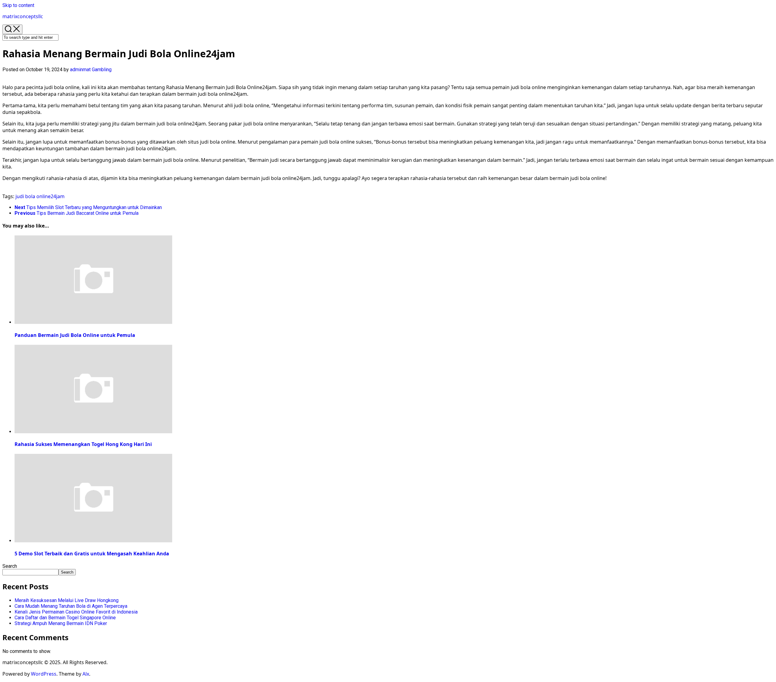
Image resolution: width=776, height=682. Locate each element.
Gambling (102, 69)
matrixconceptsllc (22, 16)
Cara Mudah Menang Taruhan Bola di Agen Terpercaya (71, 606)
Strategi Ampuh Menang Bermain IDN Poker (61, 623)
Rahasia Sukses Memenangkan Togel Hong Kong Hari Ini (83, 444)
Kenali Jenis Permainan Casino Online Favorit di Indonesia (76, 612)
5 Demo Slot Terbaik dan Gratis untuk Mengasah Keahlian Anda (92, 553)
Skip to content (18, 5)
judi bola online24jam (40, 196)
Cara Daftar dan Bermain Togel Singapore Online (65, 617)
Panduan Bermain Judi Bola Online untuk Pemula (75, 335)
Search (9, 566)
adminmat (80, 69)
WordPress (43, 673)
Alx (85, 673)
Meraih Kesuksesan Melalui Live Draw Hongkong (67, 600)
